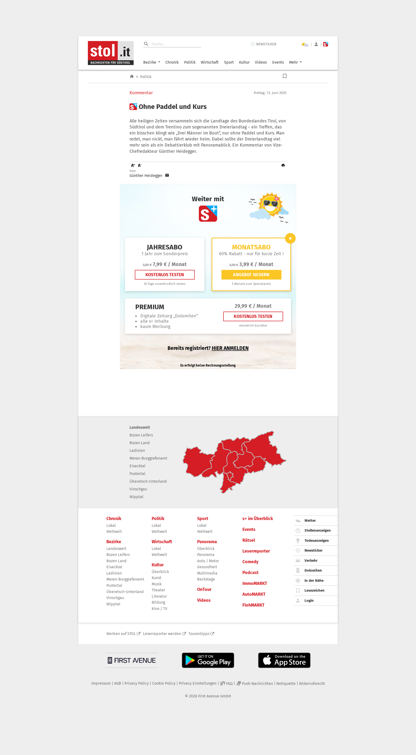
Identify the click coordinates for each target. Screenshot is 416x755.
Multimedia (207, 573)
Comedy (250, 561)
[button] (284, 76)
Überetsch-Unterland (148, 481)
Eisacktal (137, 466)
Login (309, 600)
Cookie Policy (164, 683)
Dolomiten (313, 570)
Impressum (101, 683)
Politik (189, 62)
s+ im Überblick (257, 518)
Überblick (160, 571)
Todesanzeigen (317, 540)
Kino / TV (159, 608)
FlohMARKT (253, 605)
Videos (261, 62)
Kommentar (141, 92)
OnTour (204, 589)
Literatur (159, 596)
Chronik (172, 62)
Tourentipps (198, 633)
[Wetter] (305, 44)
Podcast (250, 572)
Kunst (156, 577)
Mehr (293, 62)
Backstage (206, 579)
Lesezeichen (315, 590)
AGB (117, 683)
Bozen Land (140, 443)
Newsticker (314, 550)
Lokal (111, 525)
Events (278, 62)
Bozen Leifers (141, 435)
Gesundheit (207, 567)
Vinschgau (138, 489)
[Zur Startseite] (132, 76)
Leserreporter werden (162, 633)
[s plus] (325, 44)
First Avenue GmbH (214, 696)
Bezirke (149, 62)
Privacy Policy (136, 683)
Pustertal (137, 473)
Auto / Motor (208, 561)
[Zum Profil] (316, 44)
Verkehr (311, 560)
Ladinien (137, 450)
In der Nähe (314, 580)
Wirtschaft (210, 62)
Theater (158, 590)
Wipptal (136, 496)
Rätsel (248, 540)
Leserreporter (256, 551)
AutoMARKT (254, 594)
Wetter (310, 520)
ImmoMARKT (254, 583)
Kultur (244, 62)
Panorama (207, 541)
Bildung (158, 602)
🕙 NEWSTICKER (263, 44)
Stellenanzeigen (318, 530)
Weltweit (114, 531)
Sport (229, 62)
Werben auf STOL (121, 633)
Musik (157, 584)
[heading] (208, 107)
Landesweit (140, 427)
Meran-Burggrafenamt (148, 458)
